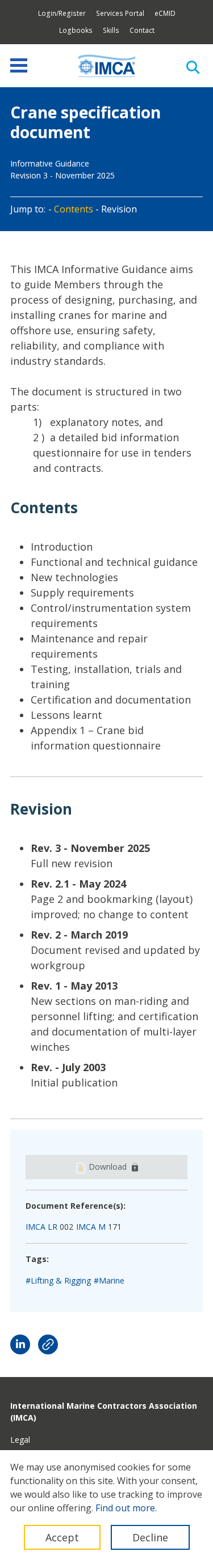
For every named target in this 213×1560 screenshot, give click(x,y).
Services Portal (120, 13)
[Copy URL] (48, 1344)
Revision (119, 209)
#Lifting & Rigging (58, 1280)
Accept (62, 1537)
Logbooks (76, 30)
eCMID (165, 13)
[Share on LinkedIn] (20, 1344)
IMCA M (91, 1226)
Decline (150, 1537)
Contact (142, 30)
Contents (73, 209)
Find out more (125, 1508)
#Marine (109, 1280)
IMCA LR (41, 1226)
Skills (111, 30)
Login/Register (62, 13)
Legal (20, 1439)
